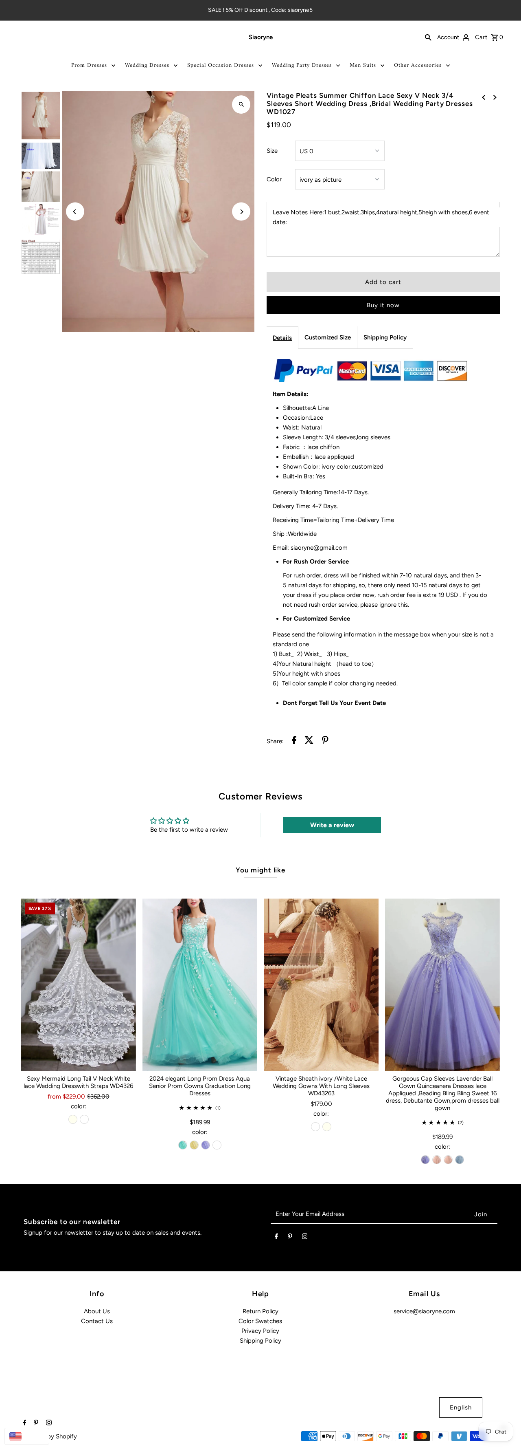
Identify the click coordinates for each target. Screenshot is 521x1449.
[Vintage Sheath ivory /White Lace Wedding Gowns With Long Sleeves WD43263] (321, 984)
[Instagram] (305, 1238)
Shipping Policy (385, 337)
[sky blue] (459, 1160)
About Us (97, 1311)
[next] (495, 97)
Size (272, 150)
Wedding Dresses (147, 65)
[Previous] (75, 212)
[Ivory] (73, 1119)
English (461, 1407)
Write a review (332, 825)
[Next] (241, 212)
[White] (84, 1119)
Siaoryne (261, 37)
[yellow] (194, 1145)
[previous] (483, 97)
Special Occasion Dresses (220, 65)
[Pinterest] (290, 1238)
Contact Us (97, 1321)
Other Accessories (418, 65)
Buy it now (383, 305)
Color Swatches (260, 1321)
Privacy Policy (260, 1330)
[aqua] (183, 1145)
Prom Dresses (89, 65)
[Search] (428, 37)
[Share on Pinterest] (325, 741)
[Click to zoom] (241, 104)
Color (274, 179)
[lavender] (205, 1145)
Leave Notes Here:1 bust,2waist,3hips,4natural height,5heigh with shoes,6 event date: (381, 217)
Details (282, 337)
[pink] (437, 1160)
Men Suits (363, 65)
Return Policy (260, 1311)
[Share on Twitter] (309, 741)
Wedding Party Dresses (302, 65)
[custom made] (217, 1145)
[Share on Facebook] (294, 741)
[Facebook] (276, 1238)
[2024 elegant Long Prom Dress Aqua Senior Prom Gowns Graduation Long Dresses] (199, 984)
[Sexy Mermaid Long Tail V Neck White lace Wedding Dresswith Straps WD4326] (78, 984)
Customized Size (327, 337)
